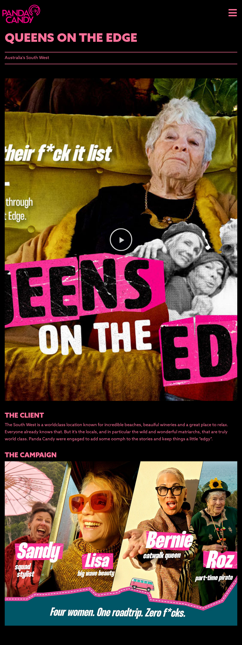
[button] (121, 239)
